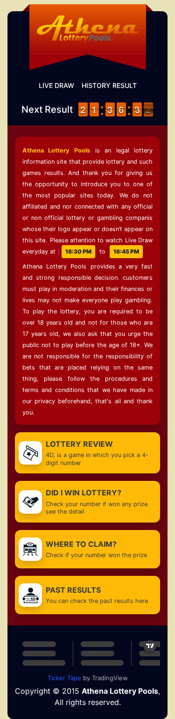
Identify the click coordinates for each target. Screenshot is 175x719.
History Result (109, 85)
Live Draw (56, 85)
